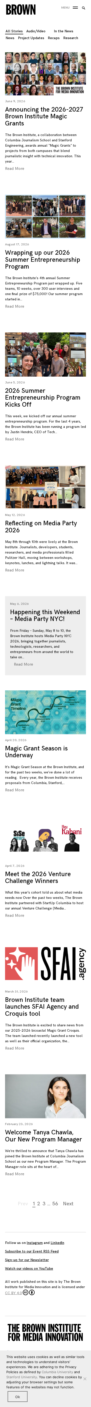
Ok (17, 1397)
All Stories (14, 31)
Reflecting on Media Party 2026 (41, 526)
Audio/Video (36, 31)
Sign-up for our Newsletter (27, 1260)
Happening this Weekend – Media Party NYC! (45, 615)
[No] (84, 1378)
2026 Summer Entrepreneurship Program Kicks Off (42, 398)
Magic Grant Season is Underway (36, 752)
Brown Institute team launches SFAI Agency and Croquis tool (42, 1007)
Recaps (54, 38)
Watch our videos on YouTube (29, 1268)
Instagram (35, 1243)
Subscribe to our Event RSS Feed (32, 1251)
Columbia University (57, 1372)
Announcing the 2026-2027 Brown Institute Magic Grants (44, 116)
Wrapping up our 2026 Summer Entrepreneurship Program (42, 260)
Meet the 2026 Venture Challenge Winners (38, 877)
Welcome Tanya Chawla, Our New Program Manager (43, 1136)
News (10, 38)
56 (55, 1204)
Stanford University (21, 1377)
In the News (63, 31)
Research (70, 38)
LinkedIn (57, 1243)
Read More (14, 168)
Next (68, 1204)
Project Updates (31, 38)
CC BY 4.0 (13, 1293)
